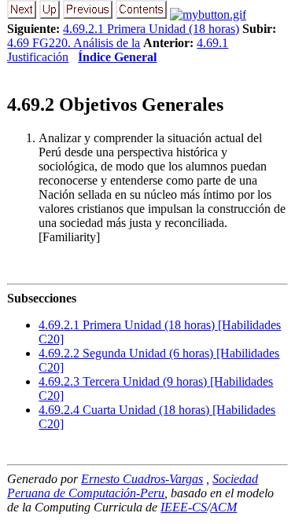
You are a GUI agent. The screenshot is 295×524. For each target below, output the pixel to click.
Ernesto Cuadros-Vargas (142, 479)
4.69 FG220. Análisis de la (73, 42)
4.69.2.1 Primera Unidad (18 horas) (151, 28)
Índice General (117, 57)
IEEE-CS (183, 507)
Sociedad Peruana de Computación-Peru (132, 486)
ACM (223, 507)
